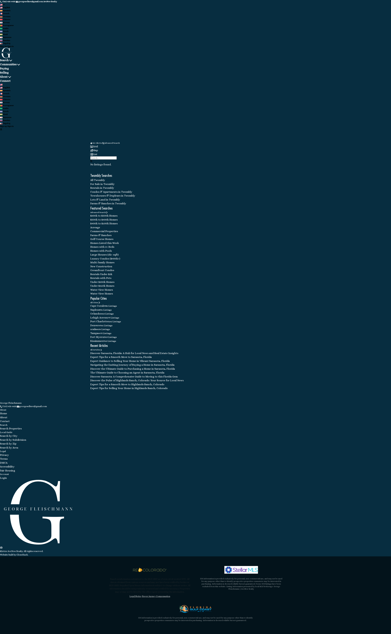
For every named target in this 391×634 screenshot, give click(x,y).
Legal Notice (135, 596)
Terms (4, 458)
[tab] (195, 147)
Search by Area (9, 447)
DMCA (3, 462)
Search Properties (11, 428)
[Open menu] (1, 129)
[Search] (91, 161)
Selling (4, 72)
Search (4, 60)
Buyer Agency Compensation (156, 596)
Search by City (8, 435)
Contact (5, 421)
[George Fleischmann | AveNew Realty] (38, 543)
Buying (4, 68)
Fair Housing (7, 470)
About (4, 76)
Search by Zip (8, 443)
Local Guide (6, 432)
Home (3, 413)
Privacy (4, 455)
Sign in (10, 46)
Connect (5, 80)
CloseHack (22, 554)
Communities (8, 64)
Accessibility (7, 466)
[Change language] (2, 4)
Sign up (3, 46)
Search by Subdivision (13, 439)
